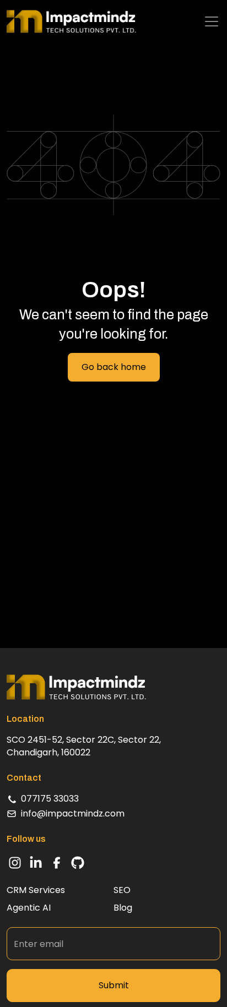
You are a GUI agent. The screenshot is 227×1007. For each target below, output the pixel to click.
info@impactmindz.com (73, 813)
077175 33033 (50, 798)
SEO (122, 890)
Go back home (114, 367)
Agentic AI (29, 908)
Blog (123, 908)
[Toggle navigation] (211, 21)
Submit (114, 985)
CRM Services (36, 890)
